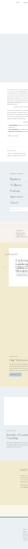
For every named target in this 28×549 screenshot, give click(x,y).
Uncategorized (19, 230)
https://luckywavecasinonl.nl (15, 102)
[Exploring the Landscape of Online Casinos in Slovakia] (8, 233)
